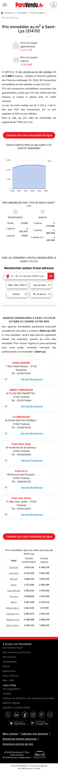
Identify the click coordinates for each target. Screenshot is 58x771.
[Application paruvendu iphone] (17, 723)
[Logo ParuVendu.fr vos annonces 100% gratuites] (29, 8)
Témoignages (10, 661)
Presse (6, 666)
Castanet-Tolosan (13, 613)
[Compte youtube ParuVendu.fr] (50, 715)
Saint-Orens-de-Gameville (13, 625)
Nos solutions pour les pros (17, 652)
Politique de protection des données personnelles (28, 698)
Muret (14, 584)
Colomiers (14, 573)
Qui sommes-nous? (13, 647)
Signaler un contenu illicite (16, 707)
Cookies (7, 693)
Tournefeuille (13, 590)
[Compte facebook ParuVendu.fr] (25, 715)
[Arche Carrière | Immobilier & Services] (39, 755)
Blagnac (14, 579)
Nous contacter (11, 675)
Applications (9, 671)
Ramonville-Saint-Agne (13, 608)
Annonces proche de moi (18, 744)
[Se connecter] (54, 5)
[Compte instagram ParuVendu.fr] (33, 715)
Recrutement (9, 657)
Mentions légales (11, 702)
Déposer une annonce (34, 733)
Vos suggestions (11, 688)
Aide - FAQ (8, 680)
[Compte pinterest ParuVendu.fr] (41, 715)
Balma (14, 602)
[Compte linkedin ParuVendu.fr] (16, 715)
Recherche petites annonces (20, 738)
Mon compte (10, 733)
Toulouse (13, 567)
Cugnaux (13, 596)
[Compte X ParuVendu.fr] (8, 715)
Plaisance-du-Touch (13, 619)
